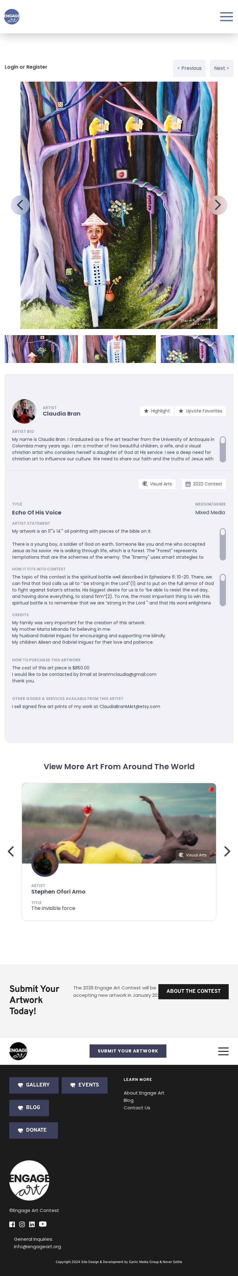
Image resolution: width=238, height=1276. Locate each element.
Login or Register (26, 66)
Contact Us (137, 1107)
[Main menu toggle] (226, 16)
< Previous (189, 68)
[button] (223, 1051)
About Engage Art (144, 1093)
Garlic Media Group (144, 1262)
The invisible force (53, 908)
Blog (129, 1100)
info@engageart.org (37, 1246)
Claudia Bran (62, 413)
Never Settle (172, 1262)
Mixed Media (210, 512)
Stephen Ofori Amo (58, 891)
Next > (221, 68)
